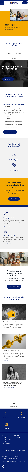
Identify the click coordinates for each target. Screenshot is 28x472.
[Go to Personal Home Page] (14, 3)
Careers (5, 437)
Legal (10, 456)
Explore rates (6, 226)
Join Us (16, 435)
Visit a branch (21, 417)
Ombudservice (13, 458)
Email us (6, 428)
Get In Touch (10, 132)
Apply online (8, 79)
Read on (5, 330)
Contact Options (14, 160)
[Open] (2, 3)
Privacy (4, 458)
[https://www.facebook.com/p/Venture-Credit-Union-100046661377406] (3, 466)
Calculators (6, 443)
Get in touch (14, 198)
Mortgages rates (8, 218)
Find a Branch (14, 170)
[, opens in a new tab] (14, 312)
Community (6, 439)
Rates (4, 441)
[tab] (8, 53)
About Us (5, 435)
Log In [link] (25, 2)
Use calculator (7, 243)
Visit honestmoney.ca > (9, 387)
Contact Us (18, 437)
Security (4, 456)
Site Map (16, 456)
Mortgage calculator (10, 235)
